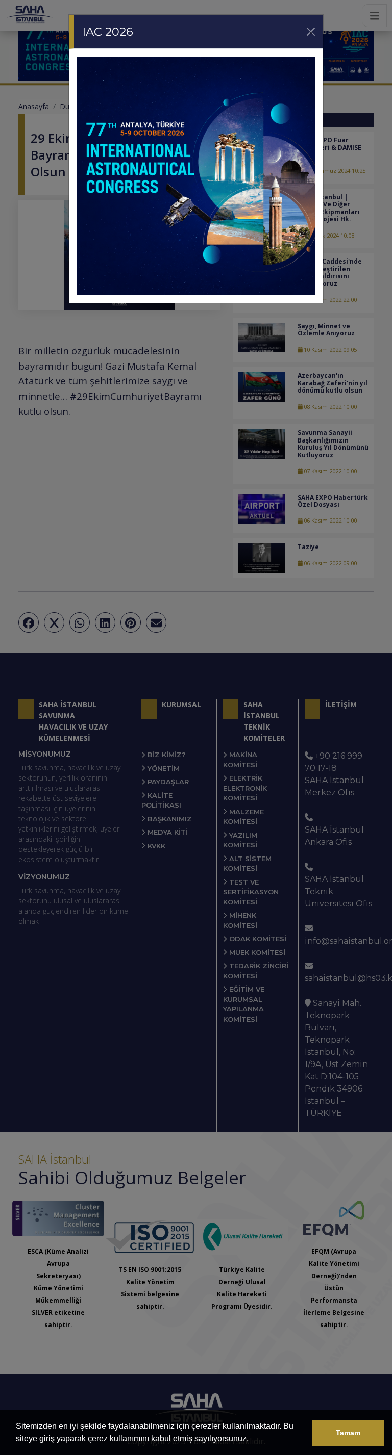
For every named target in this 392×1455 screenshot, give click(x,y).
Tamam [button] (348, 1432)
